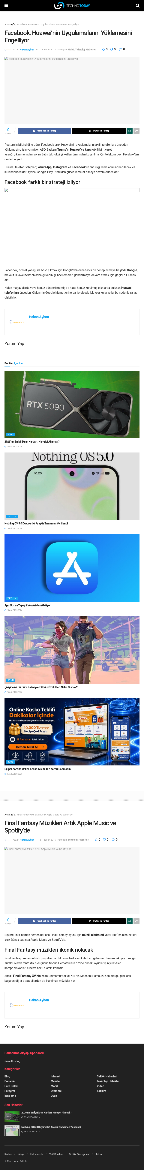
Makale (55, 1081)
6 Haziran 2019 (48, 839)
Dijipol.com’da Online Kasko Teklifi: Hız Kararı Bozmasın (37, 769)
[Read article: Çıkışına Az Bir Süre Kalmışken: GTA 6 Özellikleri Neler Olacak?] (72, 650)
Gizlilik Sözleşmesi (79, 1154)
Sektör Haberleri (107, 1076)
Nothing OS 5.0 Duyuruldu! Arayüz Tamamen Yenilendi (36, 523)
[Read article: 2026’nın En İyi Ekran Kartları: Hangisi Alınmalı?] (72, 404)
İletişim (99, 1154)
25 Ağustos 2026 (14, 528)
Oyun (11, 680)
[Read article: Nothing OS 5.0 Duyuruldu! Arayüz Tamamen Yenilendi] (72, 486)
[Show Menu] (6, 5)
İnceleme (10, 1095)
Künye (21, 1154)
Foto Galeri (11, 1086)
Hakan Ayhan (27, 49)
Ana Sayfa (9, 24)
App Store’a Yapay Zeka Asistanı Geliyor (27, 605)
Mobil (71, 49)
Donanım (10, 1081)
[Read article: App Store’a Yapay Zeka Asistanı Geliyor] (72, 568)
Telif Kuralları (56, 1154)
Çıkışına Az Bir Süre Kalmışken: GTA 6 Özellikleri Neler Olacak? (40, 687)
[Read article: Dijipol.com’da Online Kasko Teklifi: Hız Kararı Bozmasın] (72, 731)
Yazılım (12, 516)
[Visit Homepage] (72, 5)
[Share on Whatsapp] (130, 131)
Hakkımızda (36, 1154)
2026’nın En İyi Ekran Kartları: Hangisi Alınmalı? (31, 441)
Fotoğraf (9, 1090)
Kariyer (8, 1154)
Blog (11, 434)
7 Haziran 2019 (48, 49)
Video (100, 1086)
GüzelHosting (12, 1061)
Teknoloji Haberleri (85, 49)
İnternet (55, 1076)
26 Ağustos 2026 (14, 447)
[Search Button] (138, 5)
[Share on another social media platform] (137, 131)
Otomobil (56, 1090)
